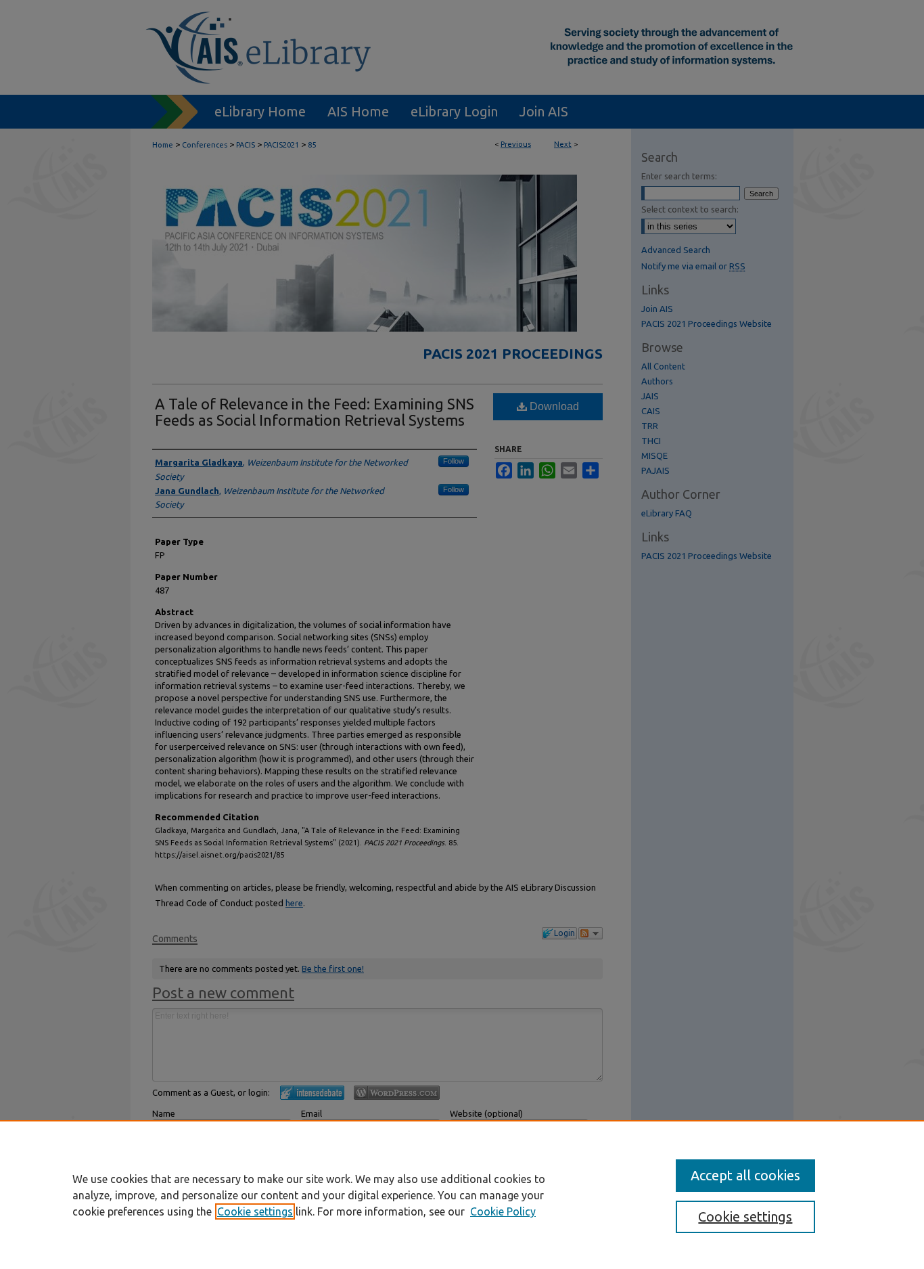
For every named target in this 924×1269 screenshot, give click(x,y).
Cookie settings (255, 1211)
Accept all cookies (745, 1175)
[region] (462, 1194)
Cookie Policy (503, 1211)
